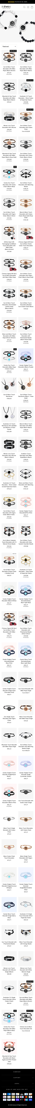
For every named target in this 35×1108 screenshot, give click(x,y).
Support (17, 1077)
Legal (17, 1083)
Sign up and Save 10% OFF (17, 1089)
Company (17, 1071)
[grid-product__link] (9, 57)
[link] (6, 7)
